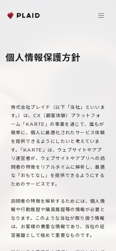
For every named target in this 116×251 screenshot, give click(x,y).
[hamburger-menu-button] (101, 15)
